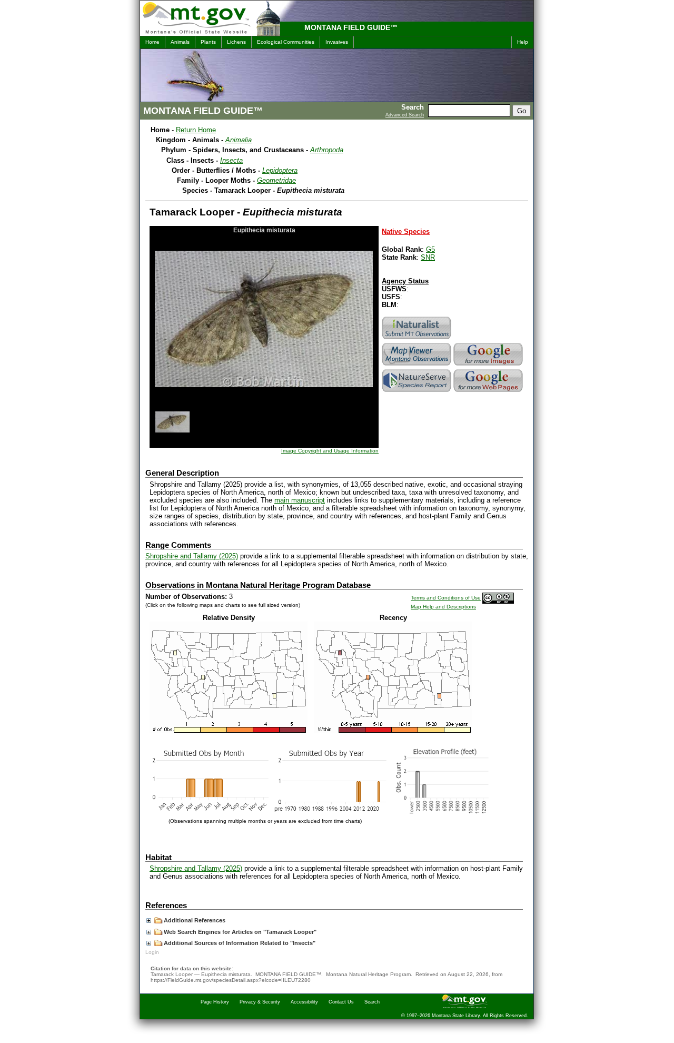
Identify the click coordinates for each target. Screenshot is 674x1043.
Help (522, 42)
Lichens (236, 42)
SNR (428, 257)
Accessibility (304, 1002)
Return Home (196, 130)
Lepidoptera (280, 170)
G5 (430, 249)
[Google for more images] (489, 365)
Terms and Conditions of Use (446, 598)
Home (152, 42)
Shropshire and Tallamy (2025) (191, 556)
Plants (208, 42)
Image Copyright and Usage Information (330, 451)
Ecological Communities (285, 42)
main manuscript (299, 500)
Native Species (406, 231)
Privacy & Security (260, 1002)
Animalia (238, 140)
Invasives (336, 42)
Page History (215, 1002)
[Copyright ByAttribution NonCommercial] (498, 598)
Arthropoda (326, 150)
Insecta (231, 160)
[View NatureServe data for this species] (417, 392)
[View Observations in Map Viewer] (417, 365)
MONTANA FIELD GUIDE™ (351, 27)
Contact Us (341, 1002)
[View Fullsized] (229, 731)
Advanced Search (404, 114)
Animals (180, 42)
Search (372, 1002)
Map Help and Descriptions (443, 606)
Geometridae (276, 180)
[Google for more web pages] (489, 392)
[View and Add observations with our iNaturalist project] (417, 339)
